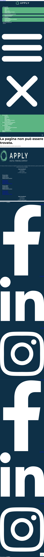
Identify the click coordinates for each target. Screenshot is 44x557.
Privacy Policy (5, 175)
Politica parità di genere (7, 178)
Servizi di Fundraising (9, 15)
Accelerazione (7, 18)
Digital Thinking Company (10, 11)
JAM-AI (4, 23)
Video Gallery (7, 10)
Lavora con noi (7, 12)
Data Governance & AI (7, 22)
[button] (22, 69)
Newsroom (7, 8)
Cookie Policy (5, 176)
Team (6, 9)
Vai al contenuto (3, 0)
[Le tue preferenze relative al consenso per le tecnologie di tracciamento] (42, 555)
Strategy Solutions (8, 16)
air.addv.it (8, 202)
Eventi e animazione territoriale (11, 19)
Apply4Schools (7, 20)
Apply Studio (7, 21)
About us (6, 7)
